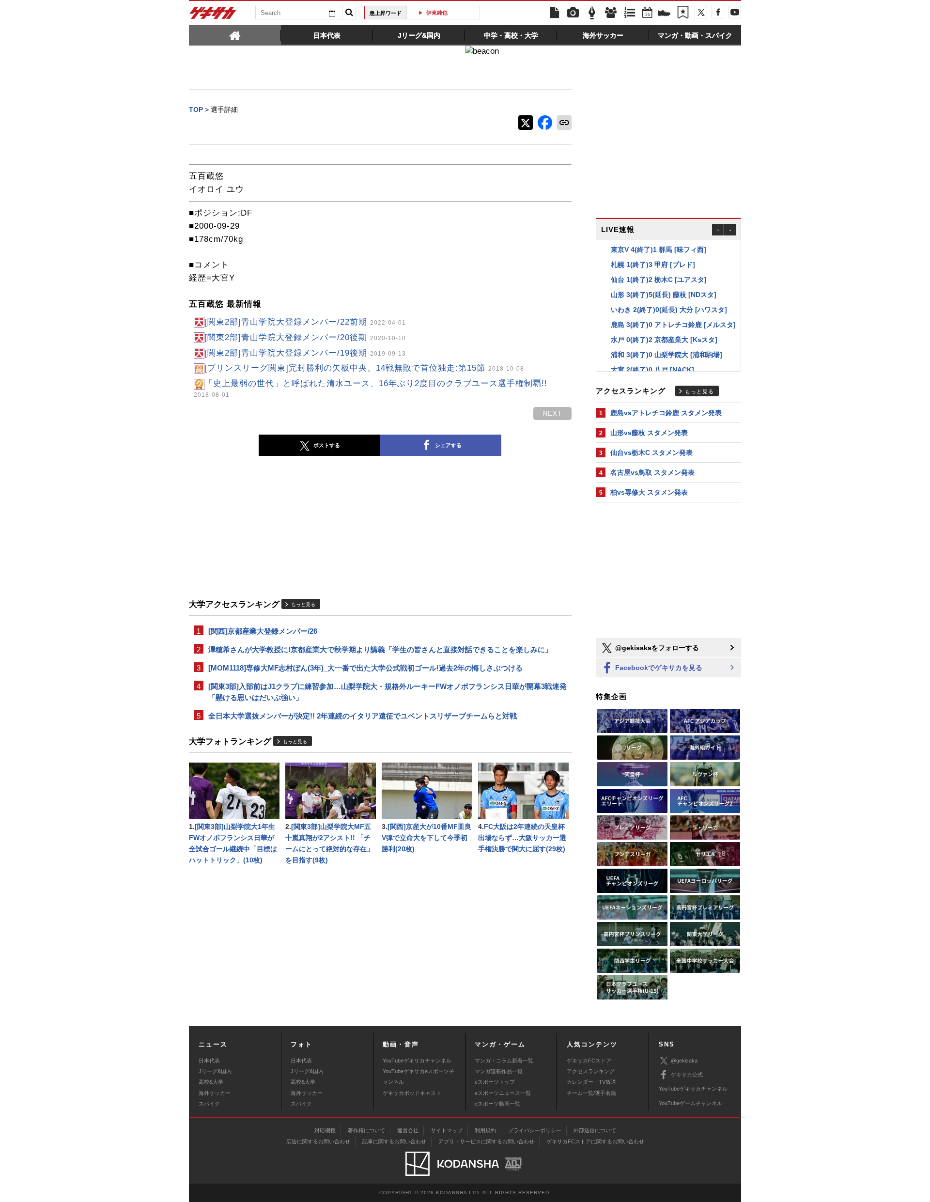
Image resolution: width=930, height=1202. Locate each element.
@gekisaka (684, 1060)
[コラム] (592, 13)
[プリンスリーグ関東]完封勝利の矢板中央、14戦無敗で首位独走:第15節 (364, 368)
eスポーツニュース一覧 (503, 1093)
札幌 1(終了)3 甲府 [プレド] (653, 262)
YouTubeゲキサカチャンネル (417, 1060)
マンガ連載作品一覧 (499, 1071)
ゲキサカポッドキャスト (412, 1093)
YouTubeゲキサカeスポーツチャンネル (418, 1076)
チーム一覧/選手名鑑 (591, 1093)
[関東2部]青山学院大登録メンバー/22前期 (305, 322)
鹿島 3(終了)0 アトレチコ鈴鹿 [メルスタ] (673, 322)
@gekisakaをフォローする (656, 648)
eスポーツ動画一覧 (497, 1104)
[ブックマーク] (683, 13)
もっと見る (303, 604)
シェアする (448, 445)
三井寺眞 (447, 13)
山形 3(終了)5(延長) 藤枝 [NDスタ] (663, 292)
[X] (701, 12)
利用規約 (485, 1130)
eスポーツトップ (495, 1082)
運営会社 (407, 1130)
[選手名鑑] (611, 13)
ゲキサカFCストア (589, 1060)
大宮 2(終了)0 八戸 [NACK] (652, 367)
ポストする (326, 445)
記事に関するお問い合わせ (394, 1141)
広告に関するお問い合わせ (318, 1141)
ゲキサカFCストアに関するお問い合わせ (595, 1141)
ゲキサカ (213, 15)
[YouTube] (734, 12)
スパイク (209, 1104)
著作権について (366, 1130)
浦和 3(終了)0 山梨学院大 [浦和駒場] (666, 352)
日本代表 (209, 1060)
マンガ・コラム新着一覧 (504, 1060)
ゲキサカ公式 (687, 1074)
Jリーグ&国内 (215, 1071)
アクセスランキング (591, 1071)
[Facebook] (718, 12)
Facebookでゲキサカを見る (657, 667)
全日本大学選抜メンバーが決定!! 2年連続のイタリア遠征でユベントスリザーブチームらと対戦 (362, 716)
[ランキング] (629, 13)
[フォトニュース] (573, 13)
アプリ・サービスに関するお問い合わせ (486, 1141)
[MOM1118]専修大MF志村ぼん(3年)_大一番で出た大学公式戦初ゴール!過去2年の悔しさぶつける (365, 668)
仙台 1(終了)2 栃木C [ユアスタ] (659, 277)
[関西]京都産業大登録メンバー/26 (262, 631)
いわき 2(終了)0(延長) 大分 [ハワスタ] (669, 307)
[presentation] (235, 35)
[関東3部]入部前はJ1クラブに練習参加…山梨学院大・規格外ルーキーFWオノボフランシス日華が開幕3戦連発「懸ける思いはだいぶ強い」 (387, 692)
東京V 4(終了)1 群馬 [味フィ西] (658, 247)
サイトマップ (447, 1130)
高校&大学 (211, 1082)
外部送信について (595, 1130)
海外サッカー (215, 1093)
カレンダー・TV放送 (591, 1082)
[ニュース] (554, 13)
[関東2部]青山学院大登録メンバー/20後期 (305, 337)
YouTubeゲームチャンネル (690, 1103)
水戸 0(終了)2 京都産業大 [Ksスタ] (664, 337)
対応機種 (325, 1130)
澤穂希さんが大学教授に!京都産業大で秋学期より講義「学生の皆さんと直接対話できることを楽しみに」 (380, 649)
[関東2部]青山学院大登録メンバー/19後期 (305, 353)
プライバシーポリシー (534, 1130)
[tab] (235, 35)
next (552, 413)
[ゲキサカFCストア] (664, 14)
